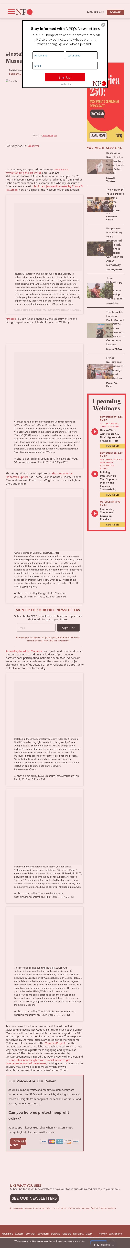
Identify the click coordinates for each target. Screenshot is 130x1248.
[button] (103, 25)
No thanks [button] (65, 83)
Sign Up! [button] (65, 77)
